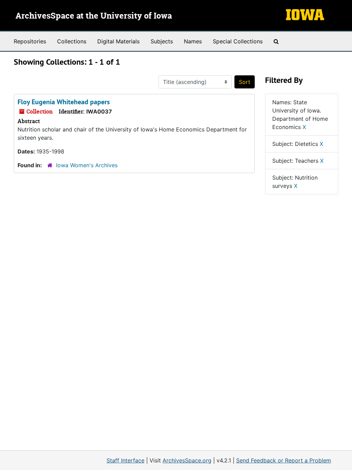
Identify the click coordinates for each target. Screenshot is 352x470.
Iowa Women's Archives (87, 165)
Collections (71, 41)
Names (193, 41)
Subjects (162, 41)
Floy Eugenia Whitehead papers (64, 101)
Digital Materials (118, 41)
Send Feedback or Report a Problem (283, 460)
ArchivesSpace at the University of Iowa (93, 16)
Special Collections (238, 41)
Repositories (30, 41)
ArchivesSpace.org (187, 460)
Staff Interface (125, 460)
